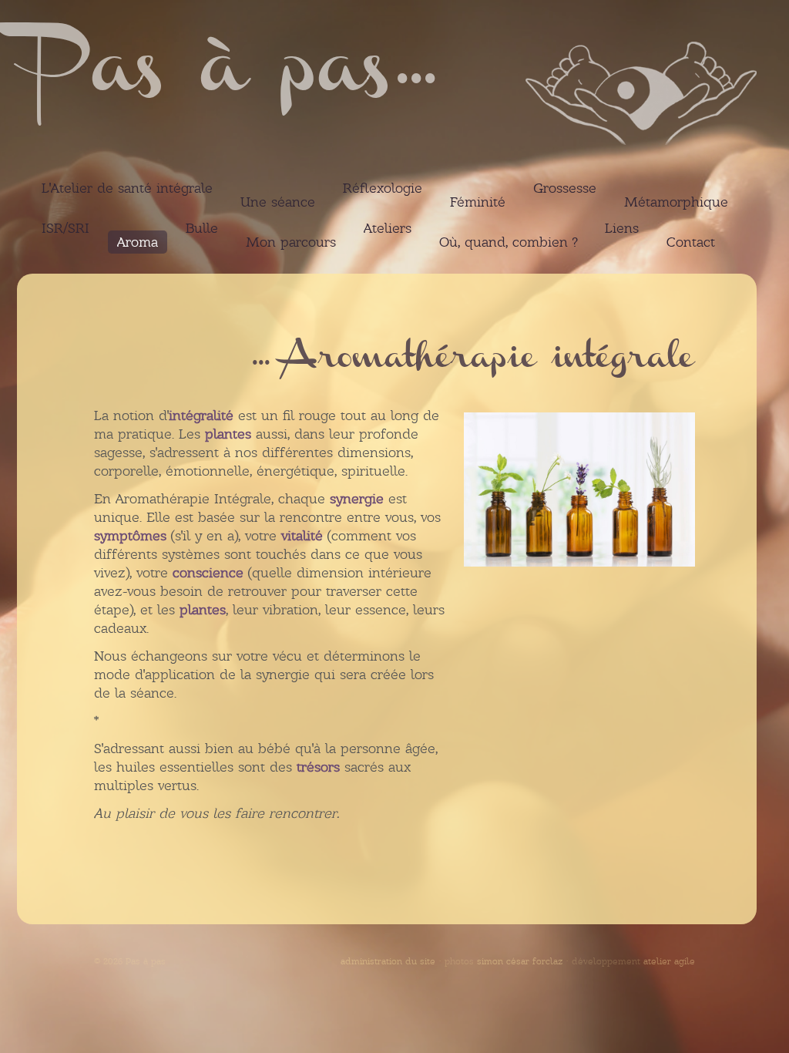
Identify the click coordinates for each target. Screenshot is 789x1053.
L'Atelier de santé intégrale (127, 188)
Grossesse (564, 188)
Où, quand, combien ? (508, 242)
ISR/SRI (65, 228)
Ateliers (387, 228)
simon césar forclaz (519, 961)
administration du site (388, 961)
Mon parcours (291, 242)
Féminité (477, 201)
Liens (622, 228)
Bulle (202, 228)
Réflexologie (382, 188)
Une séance (277, 201)
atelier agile (669, 961)
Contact (690, 242)
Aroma (137, 242)
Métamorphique (676, 201)
